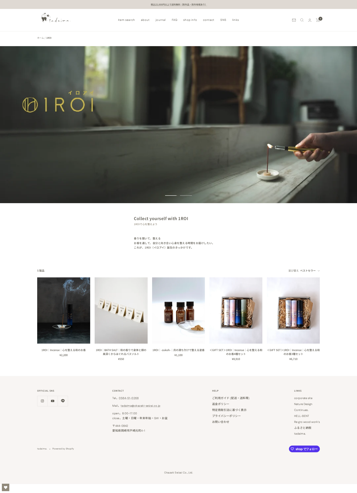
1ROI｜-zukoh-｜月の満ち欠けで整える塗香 (178, 350)
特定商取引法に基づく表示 (229, 410)
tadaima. (300, 434)
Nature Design (303, 404)
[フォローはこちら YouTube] (52, 401)
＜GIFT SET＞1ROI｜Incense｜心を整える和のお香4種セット (236, 352)
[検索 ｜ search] (302, 20)
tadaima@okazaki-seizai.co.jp (140, 406)
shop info (190, 20)
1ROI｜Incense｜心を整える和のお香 (63, 350)
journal (161, 20)
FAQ (175, 20)
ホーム (40, 37)
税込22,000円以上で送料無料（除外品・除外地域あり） (179, 4)
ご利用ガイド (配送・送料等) (231, 398)
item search (126, 20)
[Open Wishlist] (5, 487)
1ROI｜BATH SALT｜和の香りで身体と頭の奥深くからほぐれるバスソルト (121, 352)
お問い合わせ (220, 422)
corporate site (303, 398)
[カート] (318, 20)
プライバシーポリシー (226, 416)
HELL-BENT (301, 416)
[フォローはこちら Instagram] (42, 401)
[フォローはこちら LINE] (63, 401)
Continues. (301, 410)
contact (208, 20)
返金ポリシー (220, 404)
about (145, 20)
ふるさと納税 (302, 428)
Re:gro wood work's (307, 422)
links (235, 20)
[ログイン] (309, 20)
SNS (223, 20)
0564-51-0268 (129, 398)
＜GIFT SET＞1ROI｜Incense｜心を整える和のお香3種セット (293, 352)
